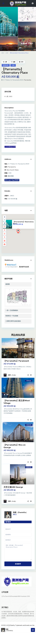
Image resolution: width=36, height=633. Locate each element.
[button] (22, 234)
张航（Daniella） (20, 512)
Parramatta (27, 80)
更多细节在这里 (24, 267)
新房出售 (5, 65)
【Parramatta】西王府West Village (17, 401)
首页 (3, 53)
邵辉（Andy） (12, 375)
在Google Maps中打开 (12, 180)
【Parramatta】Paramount (16, 361)
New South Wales (13, 170)
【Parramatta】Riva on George (15, 446)
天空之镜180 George (13, 487)
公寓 (7, 53)
